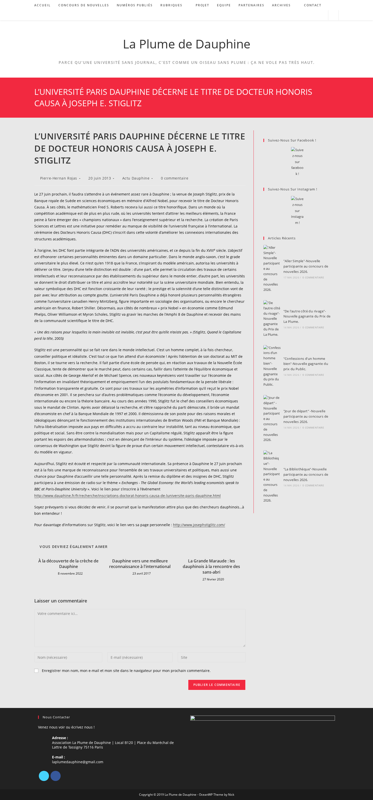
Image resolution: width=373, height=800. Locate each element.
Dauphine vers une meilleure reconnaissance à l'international (140, 563)
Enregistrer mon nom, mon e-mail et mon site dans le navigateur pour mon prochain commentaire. (126, 670)
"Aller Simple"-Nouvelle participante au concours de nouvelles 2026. (305, 266)
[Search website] (333, 15)
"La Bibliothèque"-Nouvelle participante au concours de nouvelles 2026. (305, 474)
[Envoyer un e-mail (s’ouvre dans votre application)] (322, 15)
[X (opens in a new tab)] (301, 15)
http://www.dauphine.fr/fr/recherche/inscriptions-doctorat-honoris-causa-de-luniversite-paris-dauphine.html (127, 495)
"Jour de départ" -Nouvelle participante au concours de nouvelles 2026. (305, 416)
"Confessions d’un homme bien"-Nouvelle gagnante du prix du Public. (305, 363)
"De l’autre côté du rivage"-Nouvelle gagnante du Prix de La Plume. (307, 316)
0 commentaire (175, 178)
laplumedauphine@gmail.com (77, 761)
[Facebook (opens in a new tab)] (308, 15)
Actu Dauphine (136, 178)
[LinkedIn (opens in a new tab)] (315, 15)
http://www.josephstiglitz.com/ (199, 524)
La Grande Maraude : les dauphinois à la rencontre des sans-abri (211, 566)
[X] (44, 776)
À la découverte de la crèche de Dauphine (68, 563)
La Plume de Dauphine (186, 43)
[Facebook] (55, 776)
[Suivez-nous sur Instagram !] (297, 211)
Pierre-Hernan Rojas (58, 178)
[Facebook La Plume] (297, 162)
